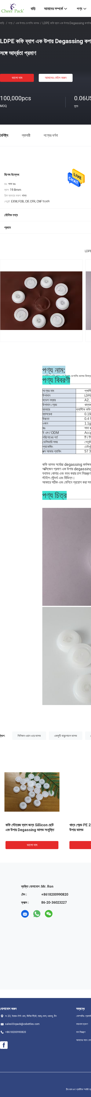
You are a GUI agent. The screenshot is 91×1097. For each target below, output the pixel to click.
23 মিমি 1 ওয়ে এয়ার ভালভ (28, 825)
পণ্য (10, 23)
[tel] (60, 914)
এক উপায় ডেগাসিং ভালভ (27, 23)
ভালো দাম (17, 78)
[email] (25, 914)
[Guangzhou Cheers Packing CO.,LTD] (12, 8)
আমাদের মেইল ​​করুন (55, 78)
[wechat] (48, 914)
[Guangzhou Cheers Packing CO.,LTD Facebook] (4, 1045)
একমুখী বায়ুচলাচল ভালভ (65, 735)
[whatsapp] (37, 914)
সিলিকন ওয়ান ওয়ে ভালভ (29, 735)
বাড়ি (2, 23)
